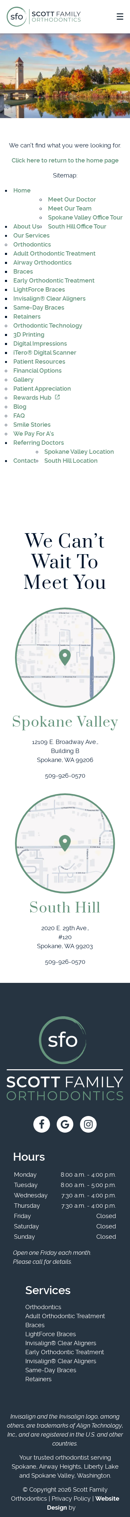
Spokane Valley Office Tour (85, 217)
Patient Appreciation (42, 388)
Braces (23, 271)
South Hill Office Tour (77, 226)
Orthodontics (32, 244)
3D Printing (28, 334)
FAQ (19, 415)
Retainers (27, 316)
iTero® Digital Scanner (44, 352)
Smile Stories (32, 424)
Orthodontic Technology (47, 325)
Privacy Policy (71, 1498)
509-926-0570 (65, 775)
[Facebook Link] (41, 1124)
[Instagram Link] (88, 1124)
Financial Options (37, 370)
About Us (26, 226)
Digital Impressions (40, 343)
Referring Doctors (38, 442)
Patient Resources (39, 361)
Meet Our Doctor (72, 199)
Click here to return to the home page (65, 160)
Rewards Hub (32, 397)
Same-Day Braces (38, 307)
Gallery (23, 379)
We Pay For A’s (33, 433)
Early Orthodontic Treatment (54, 280)
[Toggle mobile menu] (120, 16)
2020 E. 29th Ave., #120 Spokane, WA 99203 (65, 937)
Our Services (31, 235)
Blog (19, 406)
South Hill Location (71, 460)
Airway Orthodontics (42, 262)
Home (22, 190)
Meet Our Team (70, 208)
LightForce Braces (39, 289)
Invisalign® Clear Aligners (49, 298)
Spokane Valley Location (79, 451)
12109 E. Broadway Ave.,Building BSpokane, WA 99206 (65, 750)
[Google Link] (65, 1124)
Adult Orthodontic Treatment (54, 253)
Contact (24, 460)
